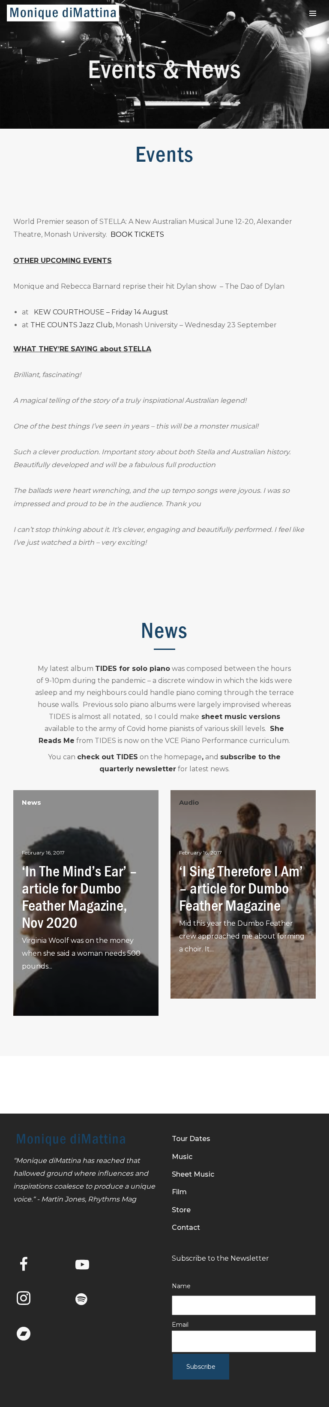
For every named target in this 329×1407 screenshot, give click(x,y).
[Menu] (313, 13)
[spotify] (89, 1300)
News (31, 802)
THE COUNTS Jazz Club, (72, 325)
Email (180, 1324)
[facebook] (30, 1266)
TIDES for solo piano (132, 668)
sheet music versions (239, 717)
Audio (189, 802)
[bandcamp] (30, 1334)
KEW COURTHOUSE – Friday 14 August (100, 312)
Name (181, 1286)
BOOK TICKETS (137, 234)
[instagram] (30, 1300)
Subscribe (200, 1367)
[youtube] (82, 1271)
